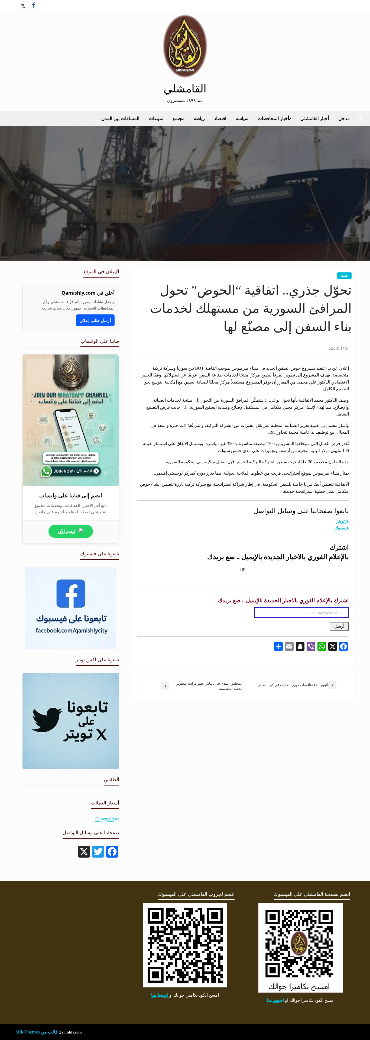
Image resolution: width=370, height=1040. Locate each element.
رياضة (199, 118)
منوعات (156, 118)
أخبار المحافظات (273, 118)
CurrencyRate (107, 819)
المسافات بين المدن (120, 118)
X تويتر (342, 521)
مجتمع (178, 118)
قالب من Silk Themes (36, 1032)
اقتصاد (220, 118)
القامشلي (185, 89)
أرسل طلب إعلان (95, 320)
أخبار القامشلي (314, 118)
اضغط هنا (275, 1000)
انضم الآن (66, 531)
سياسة (242, 118)
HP (242, 569)
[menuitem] (315, 118)
